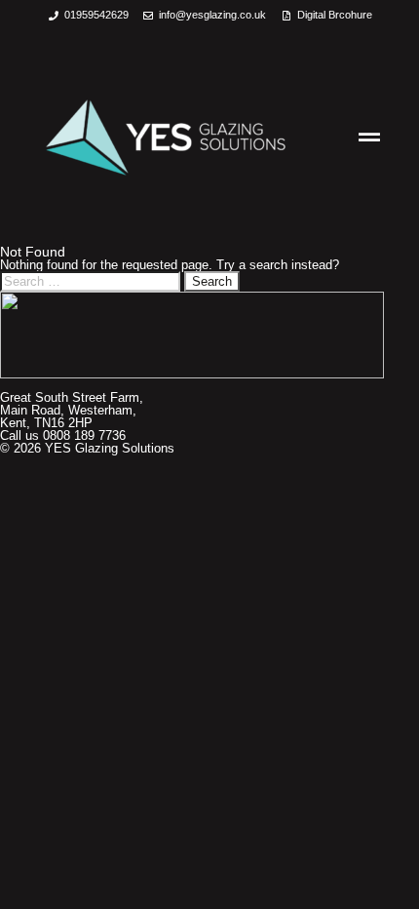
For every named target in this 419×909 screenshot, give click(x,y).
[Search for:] (92, 281)
